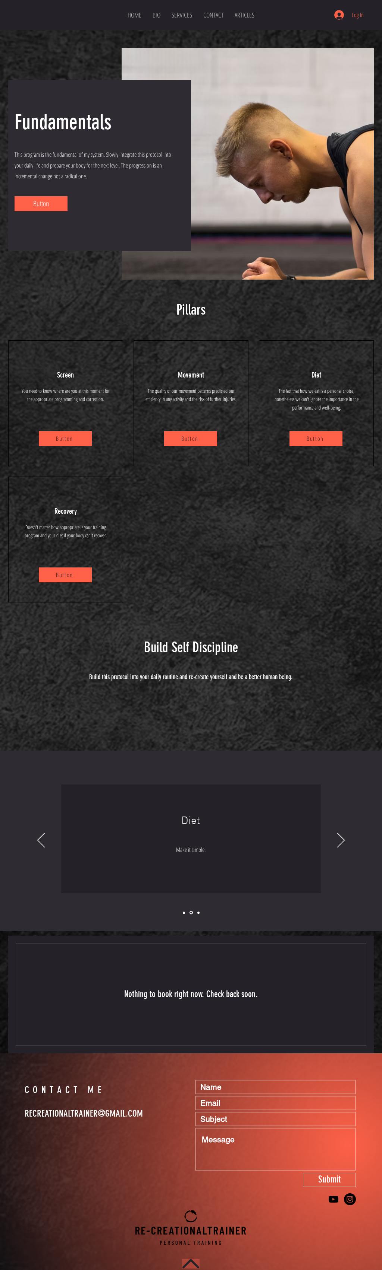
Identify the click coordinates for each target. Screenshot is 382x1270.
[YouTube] (333, 1199)
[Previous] (41, 841)
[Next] (341, 841)
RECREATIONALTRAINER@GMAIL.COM (84, 1113)
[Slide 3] (198, 912)
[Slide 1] (184, 912)
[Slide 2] (191, 912)
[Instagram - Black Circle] (350, 1199)
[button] (41, 203)
